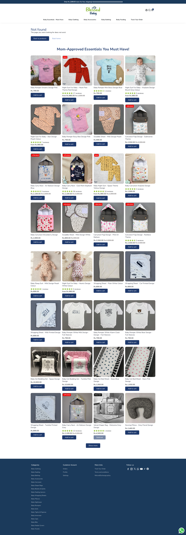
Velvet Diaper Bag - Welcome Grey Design (107, 426)
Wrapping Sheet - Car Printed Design (139, 283)
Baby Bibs (34, 522)
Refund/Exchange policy (103, 475)
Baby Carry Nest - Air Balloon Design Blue (45, 187)
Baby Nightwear (36, 502)
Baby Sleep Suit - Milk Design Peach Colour (45, 284)
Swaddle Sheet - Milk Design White (76, 235)
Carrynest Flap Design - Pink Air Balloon (106, 236)
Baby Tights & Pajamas (38, 512)
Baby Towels (35, 529)
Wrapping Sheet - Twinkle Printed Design (44, 426)
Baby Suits (34, 509)
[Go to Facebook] (128, 469)
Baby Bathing (106, 20)
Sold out (99, 437)
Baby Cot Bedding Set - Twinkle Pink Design (76, 380)
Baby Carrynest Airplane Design (137, 186)
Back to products (39, 38)
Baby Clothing (73, 20)
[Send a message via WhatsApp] (181, 530)
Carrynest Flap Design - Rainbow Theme (138, 236)
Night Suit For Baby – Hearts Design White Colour (76, 284)
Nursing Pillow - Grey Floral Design (139, 425)
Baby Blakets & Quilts (38, 489)
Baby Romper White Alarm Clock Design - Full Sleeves (107, 333)
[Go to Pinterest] (148, 469)
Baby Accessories (90, 20)
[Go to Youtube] (141, 469)
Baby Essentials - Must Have (53, 20)
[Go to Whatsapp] (138, 469)
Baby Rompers (36, 505)
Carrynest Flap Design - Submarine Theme (139, 137)
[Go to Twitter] (135, 469)
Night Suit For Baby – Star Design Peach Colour (44, 137)
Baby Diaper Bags (37, 485)
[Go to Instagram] (131, 469)
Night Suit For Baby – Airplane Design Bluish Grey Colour (140, 88)
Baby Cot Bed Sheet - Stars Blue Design (106, 380)
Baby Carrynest (36, 482)
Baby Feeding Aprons (38, 492)
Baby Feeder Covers (37, 525)
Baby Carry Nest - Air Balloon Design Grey (76, 426)
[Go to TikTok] (145, 469)
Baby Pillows (35, 499)
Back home (56, 38)
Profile (65, 472)
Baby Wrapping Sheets (38, 495)
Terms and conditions (102, 472)
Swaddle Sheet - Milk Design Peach (107, 136)
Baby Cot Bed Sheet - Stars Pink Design (137, 380)
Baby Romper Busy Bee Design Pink (76, 136)
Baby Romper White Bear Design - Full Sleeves (138, 333)
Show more (93, 445)
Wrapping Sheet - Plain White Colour (108, 283)
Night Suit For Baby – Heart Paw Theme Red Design (74, 88)
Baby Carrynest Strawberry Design (44, 235)
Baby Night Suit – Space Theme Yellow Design (106, 187)
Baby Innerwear (36, 515)
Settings (65, 475)
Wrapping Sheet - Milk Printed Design (45, 332)
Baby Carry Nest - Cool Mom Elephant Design (77, 187)
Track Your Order (137, 20)
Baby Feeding (121, 20)
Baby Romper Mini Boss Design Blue (108, 87)
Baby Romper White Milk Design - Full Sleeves (75, 333)
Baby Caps (34, 519)
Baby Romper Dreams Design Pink (44, 87)
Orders (65, 469)
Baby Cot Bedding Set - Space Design (45, 379)
